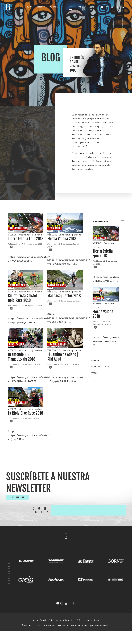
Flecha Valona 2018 (61, 238)
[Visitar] (102, 7)
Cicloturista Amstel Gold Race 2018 (22, 298)
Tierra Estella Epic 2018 (25, 238)
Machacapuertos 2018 (64, 295)
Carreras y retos (30, 234)
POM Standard (102, 625)
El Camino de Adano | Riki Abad (62, 357)
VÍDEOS (12, 234)
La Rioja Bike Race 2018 (25, 413)
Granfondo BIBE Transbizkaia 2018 (21, 357)
